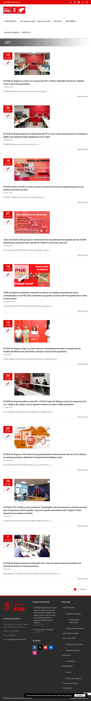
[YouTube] (45, 647)
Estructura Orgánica (73, 614)
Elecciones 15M (69, 638)
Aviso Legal (16, 698)
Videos (68, 672)
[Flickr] (51, 647)
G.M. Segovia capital (70, 633)
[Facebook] (35, 647)
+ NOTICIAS (70, 661)
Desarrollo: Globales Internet (79, 698)
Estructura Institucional (74, 628)
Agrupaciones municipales (74, 621)
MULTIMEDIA (68, 666)
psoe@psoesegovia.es (11, 2)
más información (67, 695)
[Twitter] (40, 647)
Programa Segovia (73, 650)
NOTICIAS (67, 655)
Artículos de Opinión (70, 683)
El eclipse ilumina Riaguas (43, 630)
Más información (82, 96)
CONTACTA (67, 688)
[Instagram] (35, 653)
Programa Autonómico (74, 644)
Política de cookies (26, 698)
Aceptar (79, 695)
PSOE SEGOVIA (69, 608)
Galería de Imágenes (73, 678)
